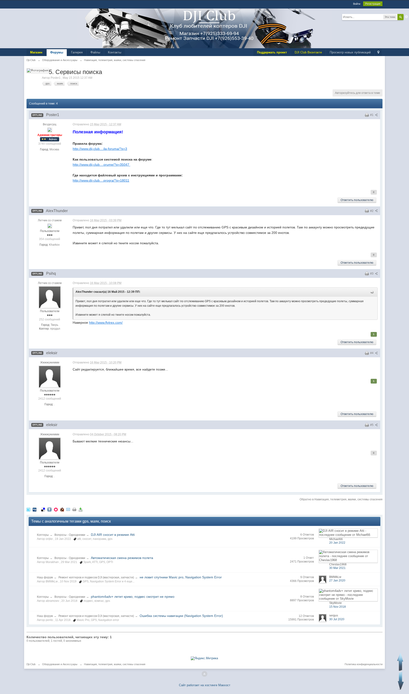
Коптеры (43, 535)
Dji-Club (31, 664)
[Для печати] (74, 509)
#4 (372, 353)
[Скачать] (80, 509)
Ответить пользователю (357, 200)
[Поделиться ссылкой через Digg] (34, 509)
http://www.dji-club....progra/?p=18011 (101, 180)
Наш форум (45, 577)
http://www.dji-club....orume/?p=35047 (101, 164)
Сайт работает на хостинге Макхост (204, 685)
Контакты (114, 52)
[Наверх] (204, 674)
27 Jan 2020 (337, 580)
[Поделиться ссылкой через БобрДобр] (62, 509)
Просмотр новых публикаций (350, 52)
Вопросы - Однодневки (69, 535)
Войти (356, 3)
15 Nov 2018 (337, 606)
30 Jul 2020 (336, 619)
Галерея (77, 52)
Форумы (56, 52)
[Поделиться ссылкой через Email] (68, 509)
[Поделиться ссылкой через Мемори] (56, 509)
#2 (372, 211)
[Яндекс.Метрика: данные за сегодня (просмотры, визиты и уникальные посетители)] (204, 658)
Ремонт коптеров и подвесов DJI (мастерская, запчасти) (96, 577)
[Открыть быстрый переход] (378, 52)
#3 (372, 273)
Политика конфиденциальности (363, 664)
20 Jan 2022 (337, 542)
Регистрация (372, 3)
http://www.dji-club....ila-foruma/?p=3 (100, 149)
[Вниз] (401, 681)
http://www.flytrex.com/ (106, 322)
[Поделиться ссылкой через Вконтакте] (49, 509)
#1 (372, 115)
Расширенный (406, 17)
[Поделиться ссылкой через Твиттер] (28, 509)
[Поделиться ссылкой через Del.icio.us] (43, 509)
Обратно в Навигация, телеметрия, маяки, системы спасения (341, 499)
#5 (372, 425)
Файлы (95, 52)
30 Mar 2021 (337, 568)
